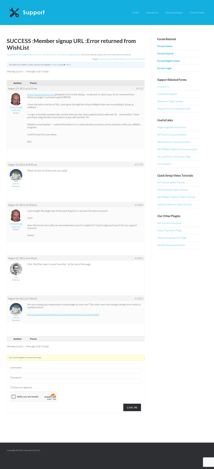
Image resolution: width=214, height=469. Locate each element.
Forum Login (164, 68)
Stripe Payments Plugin (169, 230)
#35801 (139, 258)
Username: (16, 367)
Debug (122, 59)
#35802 (139, 298)
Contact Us (163, 86)
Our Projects (164, 163)
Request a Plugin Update (170, 101)
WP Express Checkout (169, 222)
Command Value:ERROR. (109, 59)
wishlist (141, 59)
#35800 (139, 204)
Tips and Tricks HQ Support (34, 12)
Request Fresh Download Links (174, 108)
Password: (16, 377)
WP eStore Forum (49, 54)
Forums (38, 54)
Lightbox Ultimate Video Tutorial (174, 204)
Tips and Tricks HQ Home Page (174, 156)
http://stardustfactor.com (41, 94)
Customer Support (167, 93)
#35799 (139, 164)
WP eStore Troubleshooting (69, 54)
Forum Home (164, 46)
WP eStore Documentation (172, 134)
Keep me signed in (22, 387)
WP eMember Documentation (173, 141)
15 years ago (56, 64)
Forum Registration (168, 60)
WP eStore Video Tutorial (171, 182)
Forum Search (165, 53)
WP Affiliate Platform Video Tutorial (176, 197)
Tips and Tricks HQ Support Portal (20, 54)
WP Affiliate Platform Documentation (177, 149)
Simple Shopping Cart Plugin (172, 237)
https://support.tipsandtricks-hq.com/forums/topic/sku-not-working (63, 314)
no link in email (132, 59)
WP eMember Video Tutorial (172, 189)
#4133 (139, 88)
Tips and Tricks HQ (32, 450)
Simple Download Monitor (171, 244)
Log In (132, 407)
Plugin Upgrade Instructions (171, 127)
